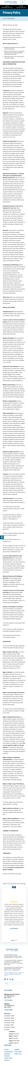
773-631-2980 (8, 1010)
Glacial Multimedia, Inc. (17, 957)
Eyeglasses (7, 1056)
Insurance (17, 1049)
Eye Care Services (8, 1051)
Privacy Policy (18, 1054)
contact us (10, 970)
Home (4, 18)
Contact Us (7, 1060)
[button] (2, 537)
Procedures (7, 1054)
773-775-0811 (8, 1000)
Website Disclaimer (18, 972)
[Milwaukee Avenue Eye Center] (10, 2)
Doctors (6, 1049)
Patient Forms (17, 1051)
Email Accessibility (8, 972)
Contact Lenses (8, 1058)
